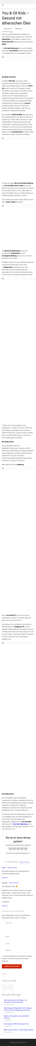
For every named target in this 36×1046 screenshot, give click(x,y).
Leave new (24, 862)
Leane (3, 867)
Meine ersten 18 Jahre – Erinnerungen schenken (19, 1030)
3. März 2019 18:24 (12, 867)
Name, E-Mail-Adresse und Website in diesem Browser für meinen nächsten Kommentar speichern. (17, 958)
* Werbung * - (19, 28)
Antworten (4, 877)
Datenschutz (22, 1042)
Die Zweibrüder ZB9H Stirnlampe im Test (16, 1024)
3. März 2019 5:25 (13, 883)
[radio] (10, 849)
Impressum (13, 1042)
